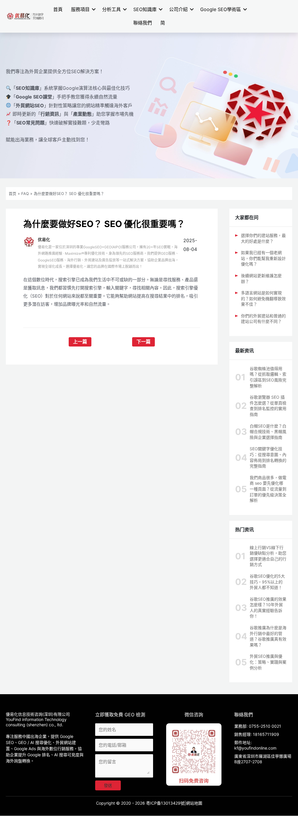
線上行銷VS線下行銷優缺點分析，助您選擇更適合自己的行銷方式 (268, 556)
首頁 (58, 9)
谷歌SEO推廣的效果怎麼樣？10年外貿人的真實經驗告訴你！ (268, 608)
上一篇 (80, 341)
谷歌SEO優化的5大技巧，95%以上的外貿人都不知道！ (267, 582)
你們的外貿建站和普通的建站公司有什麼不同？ (263, 318)
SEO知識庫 (145, 9)
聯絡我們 (142, 23)
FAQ (25, 193)
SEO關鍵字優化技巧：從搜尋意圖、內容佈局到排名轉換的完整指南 (268, 457)
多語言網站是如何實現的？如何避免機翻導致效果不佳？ (263, 298)
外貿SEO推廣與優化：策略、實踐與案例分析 (268, 662)
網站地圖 (194, 803)
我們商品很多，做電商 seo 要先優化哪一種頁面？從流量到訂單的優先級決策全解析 (268, 489)
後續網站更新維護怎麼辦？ (261, 278)
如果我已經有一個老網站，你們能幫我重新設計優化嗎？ (263, 258)
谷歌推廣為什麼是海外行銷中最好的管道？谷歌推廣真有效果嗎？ (268, 636)
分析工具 (111, 9)
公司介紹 (178, 9)
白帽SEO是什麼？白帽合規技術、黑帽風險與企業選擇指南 (268, 431)
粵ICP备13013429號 (165, 803)
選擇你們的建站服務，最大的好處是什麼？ (263, 238)
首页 (12, 193)
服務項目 (80, 9)
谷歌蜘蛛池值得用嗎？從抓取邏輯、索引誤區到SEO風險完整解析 (268, 377)
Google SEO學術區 (220, 9)
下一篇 (143, 341)
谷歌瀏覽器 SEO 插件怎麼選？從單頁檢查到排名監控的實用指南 (268, 406)
